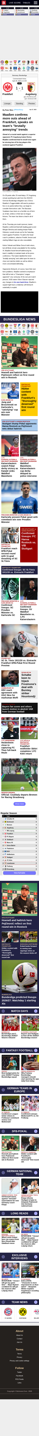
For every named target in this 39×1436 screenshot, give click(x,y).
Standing (19, 104)
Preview (31, 104)
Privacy (19, 1357)
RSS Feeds (19, 1379)
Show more (19, 804)
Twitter (19, 1372)
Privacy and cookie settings (19, 1361)
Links (19, 1383)
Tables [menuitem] (26, 3)
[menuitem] (5, 3)
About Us (19, 1335)
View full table (19, 873)
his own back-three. (21, 282)
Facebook (19, 1376)
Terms (19, 1354)
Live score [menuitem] (15, 3)
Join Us (19, 1342)
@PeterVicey (18, 110)
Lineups (7, 104)
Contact (19, 1339)
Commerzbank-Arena (19, 79)
